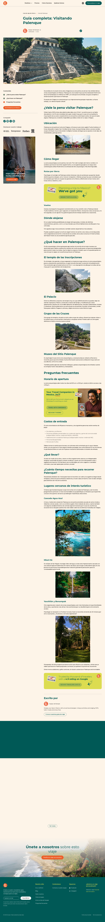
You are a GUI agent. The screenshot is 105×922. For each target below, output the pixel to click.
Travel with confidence (57, 407)
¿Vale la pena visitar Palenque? (16, 94)
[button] (28, 3)
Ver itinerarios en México (12, 107)
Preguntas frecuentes (13, 102)
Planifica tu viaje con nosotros (52, 857)
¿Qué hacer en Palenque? (14, 98)
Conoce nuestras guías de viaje (55, 714)
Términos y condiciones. (68, 751)
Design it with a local (68, 197)
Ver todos (52, 826)
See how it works (54, 412)
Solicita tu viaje (11, 179)
